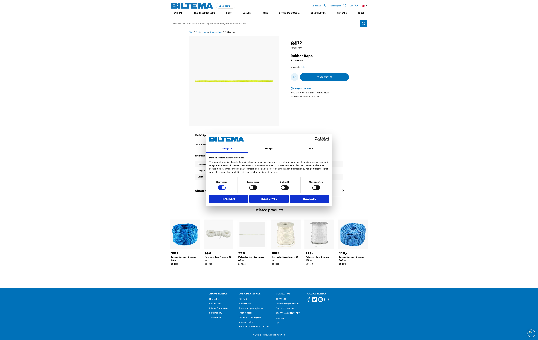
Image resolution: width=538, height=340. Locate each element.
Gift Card (243, 299)
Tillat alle (309, 199)
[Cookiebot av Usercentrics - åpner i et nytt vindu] (316, 139)
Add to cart (322, 77)
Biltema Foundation (218, 308)
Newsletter (214, 299)
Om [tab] (311, 148)
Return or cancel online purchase (254, 326)
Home (265, 12)
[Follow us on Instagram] (320, 300)
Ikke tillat (228, 199)
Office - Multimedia (289, 12)
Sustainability (215, 312)
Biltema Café (215, 303)
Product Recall (245, 312)
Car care (342, 12)
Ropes (205, 32)
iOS (277, 323)
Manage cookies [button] (246, 322)
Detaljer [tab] (269, 148)
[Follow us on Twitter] (314, 300)
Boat (228, 12)
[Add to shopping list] (294, 77)
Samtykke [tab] (227, 148)
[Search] (363, 23)
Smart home (215, 317)
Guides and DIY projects (250, 317)
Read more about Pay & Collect (304, 96)
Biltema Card (245, 303)
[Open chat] (531, 333)
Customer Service (249, 293)
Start (191, 32)
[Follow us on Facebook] (309, 300)
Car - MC (178, 12)
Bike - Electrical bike (204, 12)
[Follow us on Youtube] (326, 300)
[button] (364, 5)
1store (304, 67)
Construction (318, 12)
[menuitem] (178, 13)
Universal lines (216, 32)
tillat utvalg (269, 199)
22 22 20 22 (281, 299)
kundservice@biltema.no (287, 303)
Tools (361, 12)
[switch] (253, 187)
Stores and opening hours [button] (251, 308)
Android (280, 318)
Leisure (247, 12)
